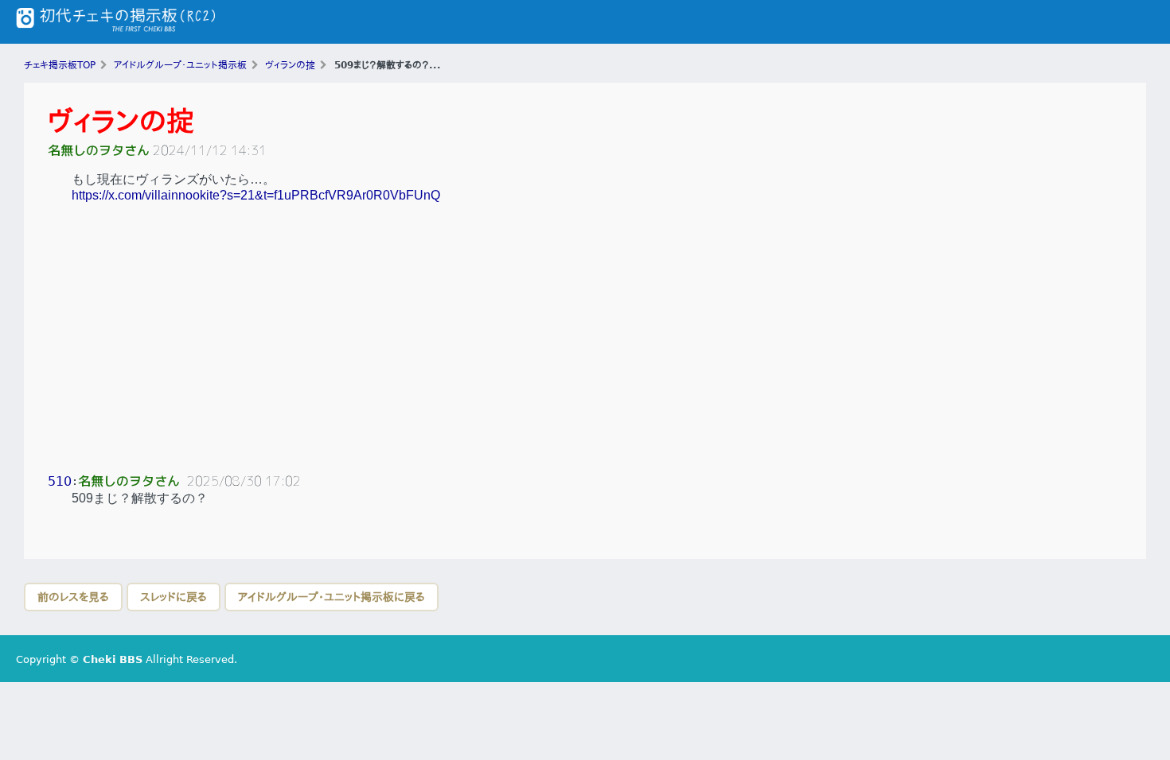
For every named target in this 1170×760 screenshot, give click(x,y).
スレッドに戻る (173, 597)
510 (60, 481)
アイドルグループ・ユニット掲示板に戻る (331, 597)
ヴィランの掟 (121, 121)
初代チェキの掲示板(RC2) (115, 22)
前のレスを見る (73, 597)
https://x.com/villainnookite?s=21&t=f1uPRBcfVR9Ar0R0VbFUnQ (256, 195)
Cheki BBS (112, 659)
